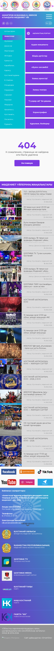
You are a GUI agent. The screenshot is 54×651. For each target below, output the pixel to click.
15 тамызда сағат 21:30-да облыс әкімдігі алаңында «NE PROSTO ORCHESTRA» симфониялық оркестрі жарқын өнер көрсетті (38, 317)
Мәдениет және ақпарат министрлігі (31, 546)
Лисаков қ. (8, 119)
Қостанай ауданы (11, 75)
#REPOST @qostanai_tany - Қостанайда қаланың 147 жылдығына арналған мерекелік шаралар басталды (37, 394)
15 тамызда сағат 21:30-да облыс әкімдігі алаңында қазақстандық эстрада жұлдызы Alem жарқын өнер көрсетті (36, 332)
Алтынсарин (9, 31)
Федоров (8, 105)
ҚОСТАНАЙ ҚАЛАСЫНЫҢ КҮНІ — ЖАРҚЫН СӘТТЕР (36, 362)
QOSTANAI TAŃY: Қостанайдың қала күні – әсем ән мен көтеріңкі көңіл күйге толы (38, 286)
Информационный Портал (25, 574)
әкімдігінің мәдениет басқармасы (28, 532)
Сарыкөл (8, 95)
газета (22, 601)
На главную (27, 163)
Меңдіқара (9, 85)
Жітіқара (8, 56)
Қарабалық (9, 65)
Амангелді (9, 36)
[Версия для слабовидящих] (11, 23)
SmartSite (46, 638)
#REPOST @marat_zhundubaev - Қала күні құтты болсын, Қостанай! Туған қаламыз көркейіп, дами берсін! (38, 348)
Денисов (8, 46)
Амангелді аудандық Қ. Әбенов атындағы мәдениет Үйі (19, 16)
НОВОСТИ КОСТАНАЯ (22, 615)
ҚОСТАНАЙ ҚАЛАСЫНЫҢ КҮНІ (36, 301)
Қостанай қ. (9, 114)
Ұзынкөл (8, 100)
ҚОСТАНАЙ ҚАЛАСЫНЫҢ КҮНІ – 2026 (36, 439)
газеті (23, 587)
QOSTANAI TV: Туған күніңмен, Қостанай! (37, 254)
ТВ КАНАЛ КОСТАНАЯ (22, 560)
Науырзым (8, 90)
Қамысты (8, 61)
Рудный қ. (8, 124)
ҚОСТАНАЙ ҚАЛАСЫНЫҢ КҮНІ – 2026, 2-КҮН (36, 378)
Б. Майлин (8, 80)
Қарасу (7, 70)
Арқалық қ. (9, 109)
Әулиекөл (8, 41)
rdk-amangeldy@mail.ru (12, 522)
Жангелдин (9, 51)
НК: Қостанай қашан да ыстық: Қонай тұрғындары (37, 424)
